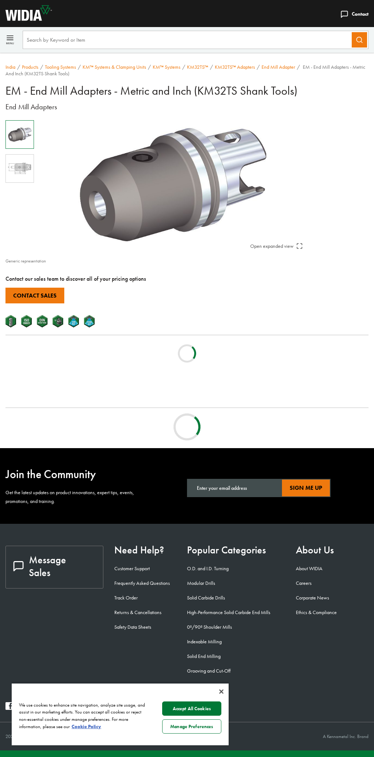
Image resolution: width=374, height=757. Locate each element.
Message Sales (47, 566)
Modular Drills (201, 583)
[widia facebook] (9, 708)
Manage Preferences (191, 726)
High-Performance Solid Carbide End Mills (228, 612)
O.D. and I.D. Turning (208, 568)
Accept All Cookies (192, 708)
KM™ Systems (166, 67)
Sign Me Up (306, 488)
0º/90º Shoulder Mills (209, 627)
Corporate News (312, 597)
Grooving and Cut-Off (208, 670)
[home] (26, 19)
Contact (360, 14)
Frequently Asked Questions (142, 583)
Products (30, 67)
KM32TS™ (197, 67)
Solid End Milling (204, 656)
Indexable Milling (204, 641)
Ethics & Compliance (316, 612)
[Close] (221, 691)
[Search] (359, 40)
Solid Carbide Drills (206, 597)
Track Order (126, 597)
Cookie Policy (86, 726)
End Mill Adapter (278, 67)
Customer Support (132, 568)
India (10, 67)
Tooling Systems (60, 67)
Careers (304, 583)
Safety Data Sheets (132, 627)
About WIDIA (309, 568)
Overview (31, 427)
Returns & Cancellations (137, 612)
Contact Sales (35, 295)
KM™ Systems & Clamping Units (114, 67)
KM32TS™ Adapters (235, 67)
